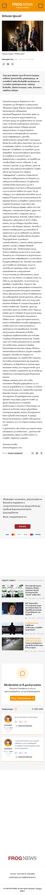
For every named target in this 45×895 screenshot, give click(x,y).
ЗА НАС (13, 874)
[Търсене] (4, 5)
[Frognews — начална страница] (22, 858)
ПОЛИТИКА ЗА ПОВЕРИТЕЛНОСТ (22, 877)
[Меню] (40, 5)
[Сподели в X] (12, 64)
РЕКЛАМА (31, 874)
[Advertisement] (23, 808)
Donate (22, 526)
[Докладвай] (25, 721)
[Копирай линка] (3, 64)
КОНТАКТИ (21, 874)
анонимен (8, 725)
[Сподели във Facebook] (8, 64)
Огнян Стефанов (15, 453)
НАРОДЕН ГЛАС (8, 59)
